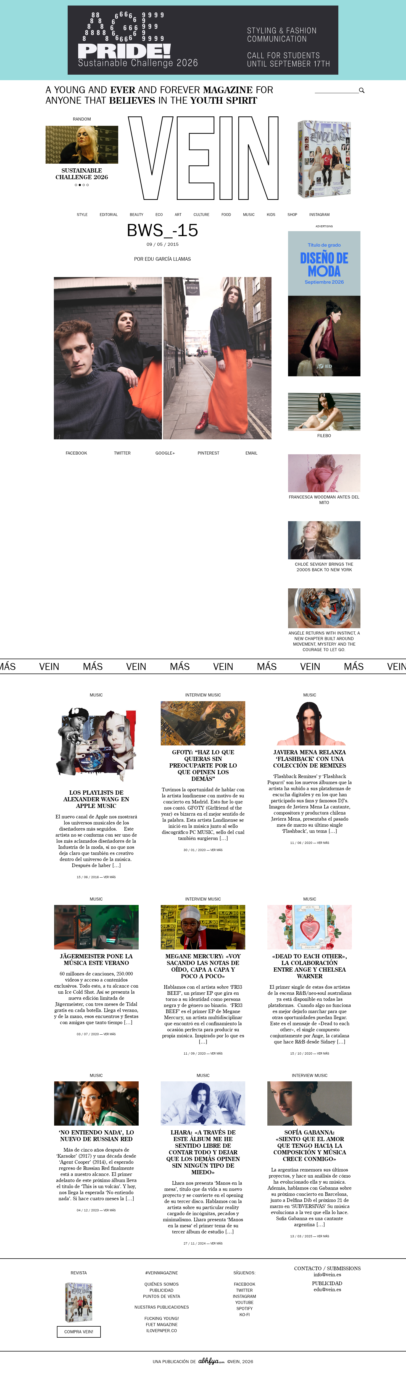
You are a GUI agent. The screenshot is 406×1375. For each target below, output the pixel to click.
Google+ (10, 1371)
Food (226, 215)
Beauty (136, 215)
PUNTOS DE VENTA (161, 1297)
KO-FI (244, 1315)
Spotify (244, 1309)
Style (82, 215)
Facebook (244, 1285)
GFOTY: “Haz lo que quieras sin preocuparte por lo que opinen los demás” (203, 766)
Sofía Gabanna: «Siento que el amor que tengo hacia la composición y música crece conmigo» (309, 1146)
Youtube (244, 1303)
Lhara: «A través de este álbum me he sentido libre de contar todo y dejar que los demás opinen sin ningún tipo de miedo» (203, 1153)
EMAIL (251, 454)
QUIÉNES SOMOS (161, 1285)
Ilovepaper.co (161, 1331)
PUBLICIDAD (161, 1291)
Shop (292, 215)
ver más (110, 877)
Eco (159, 215)
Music (249, 215)
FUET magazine (162, 1325)
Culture (201, 215)
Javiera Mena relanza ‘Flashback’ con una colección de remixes (309, 759)
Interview (196, 695)
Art (178, 215)
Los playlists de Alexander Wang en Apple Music (96, 799)
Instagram (319, 215)
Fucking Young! (161, 1319)
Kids (271, 215)
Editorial (109, 215)
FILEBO (324, 436)
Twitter (244, 1291)
